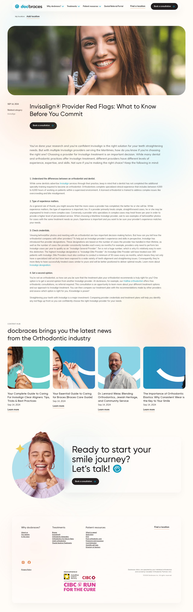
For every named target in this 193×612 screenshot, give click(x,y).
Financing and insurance (94, 541)
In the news (25, 537)
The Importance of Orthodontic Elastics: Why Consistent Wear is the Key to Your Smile (163, 397)
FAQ (87, 537)
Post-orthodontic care (94, 539)
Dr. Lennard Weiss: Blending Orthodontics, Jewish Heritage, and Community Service (118, 397)
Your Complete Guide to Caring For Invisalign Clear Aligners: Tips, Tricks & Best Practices (29, 397)
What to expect (91, 532)
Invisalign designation (40, 265)
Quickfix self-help (92, 545)
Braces (54, 532)
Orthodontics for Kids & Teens (63, 539)
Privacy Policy (26, 570)
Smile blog (89, 534)
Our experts (25, 534)
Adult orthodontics (59, 541)
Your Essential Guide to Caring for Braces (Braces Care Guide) (73, 395)
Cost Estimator (91, 543)
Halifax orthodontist (133, 281)
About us (24, 532)
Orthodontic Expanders (60, 537)
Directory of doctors (93, 547)
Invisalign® (56, 534)
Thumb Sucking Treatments (62, 543)
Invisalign (64, 184)
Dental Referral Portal (113, 6)
